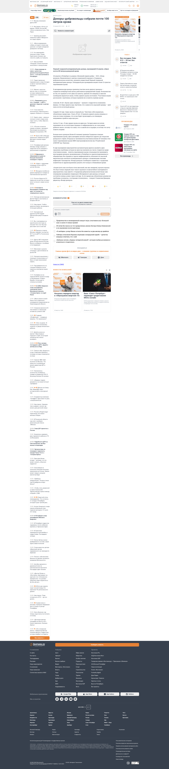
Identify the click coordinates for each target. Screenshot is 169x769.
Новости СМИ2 (58, 264)
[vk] (66, 699)
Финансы (79, 678)
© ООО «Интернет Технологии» (74, 762)
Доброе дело (59, 678)
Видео (57, 664)
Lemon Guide (99, 1)
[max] (57, 699)
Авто (56, 653)
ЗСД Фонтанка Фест (111, 1)
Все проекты (95, 686)
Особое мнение (81, 658)
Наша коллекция (96, 667)
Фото (77, 686)
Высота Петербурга (97, 684)
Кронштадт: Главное (97, 678)
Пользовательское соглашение (124, 740)
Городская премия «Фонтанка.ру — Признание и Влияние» (109, 661)
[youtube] (71, 699)
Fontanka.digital (96, 672)
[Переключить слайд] (139, 25)
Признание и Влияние (86, 1)
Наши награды (119, 759)
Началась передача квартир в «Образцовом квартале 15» (67, 294)
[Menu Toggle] (31, 5)
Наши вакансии (35, 670)
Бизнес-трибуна (60, 661)
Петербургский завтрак (126, 1)
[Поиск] (129, 5)
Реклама (32, 661)
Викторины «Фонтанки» (62, 667)
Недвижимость (60, 686)
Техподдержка (34, 658)
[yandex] (75, 699)
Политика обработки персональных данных (127, 743)
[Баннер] (49, 10)
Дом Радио (94, 675)
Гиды (56, 672)
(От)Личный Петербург (98, 664)
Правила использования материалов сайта (127, 746)
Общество (79, 655)
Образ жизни (80, 653)
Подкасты (79, 661)
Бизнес (57, 658)
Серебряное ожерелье (71, 1)
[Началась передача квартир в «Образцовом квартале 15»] (67, 282)
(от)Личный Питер (46, 1)
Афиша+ (57, 655)
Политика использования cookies (124, 748)
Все (32, 17)
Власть (57, 670)
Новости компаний (62, 270)
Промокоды (126, 121)
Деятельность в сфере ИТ (122, 754)
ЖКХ (56, 684)
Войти (59, 214)
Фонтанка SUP (34, 1)
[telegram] (61, 699)
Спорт (78, 667)
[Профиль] (138, 5)
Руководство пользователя (123, 756)
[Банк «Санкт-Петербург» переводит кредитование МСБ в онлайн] (97, 282)
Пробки (84, 6)
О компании (33, 667)
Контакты (33, 655)
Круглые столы (96, 681)
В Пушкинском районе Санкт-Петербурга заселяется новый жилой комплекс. (65, 299)
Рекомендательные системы (123, 751)
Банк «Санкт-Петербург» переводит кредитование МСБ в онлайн (95, 295)
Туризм (78, 675)
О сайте (32, 653)
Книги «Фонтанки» (97, 670)
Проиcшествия (80, 664)
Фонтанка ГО (58, 1)
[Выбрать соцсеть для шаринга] (109, 31)
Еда (56, 681)
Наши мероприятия (36, 664)
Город (57, 675)
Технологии (79, 672)
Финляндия (79, 681)
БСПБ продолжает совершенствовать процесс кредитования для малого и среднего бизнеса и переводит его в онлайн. (96, 302)
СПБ (37, 17)
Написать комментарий (66, 31)
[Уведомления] (134, 5)
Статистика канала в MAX (38, 672)
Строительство (80, 670)
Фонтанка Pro (95, 653)
